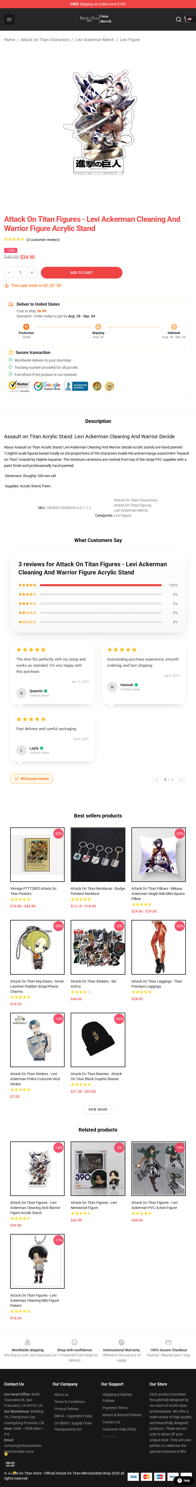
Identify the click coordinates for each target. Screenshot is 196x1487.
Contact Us (111, 1422)
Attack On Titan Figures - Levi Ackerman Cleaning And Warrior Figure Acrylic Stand (35, 1208)
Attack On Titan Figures (132, 505)
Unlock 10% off (10, 1464)
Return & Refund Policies (122, 1415)
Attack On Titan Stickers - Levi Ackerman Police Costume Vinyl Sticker (35, 1079)
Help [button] (187, 1480)
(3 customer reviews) (43, 240)
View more (98, 1109)
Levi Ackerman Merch (94, 39)
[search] (179, 19)
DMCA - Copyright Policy (73, 1416)
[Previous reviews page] (156, 779)
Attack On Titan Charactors (45, 39)
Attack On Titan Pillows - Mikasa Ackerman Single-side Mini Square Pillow (158, 893)
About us (61, 1394)
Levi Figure (130, 39)
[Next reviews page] (181, 779)
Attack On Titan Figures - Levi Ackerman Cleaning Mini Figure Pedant (34, 1300)
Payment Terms (115, 1408)
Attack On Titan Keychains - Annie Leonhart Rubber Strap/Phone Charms (37, 986)
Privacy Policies (66, 1409)
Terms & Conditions (69, 1402)
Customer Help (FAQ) (119, 1429)
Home (9, 39)
